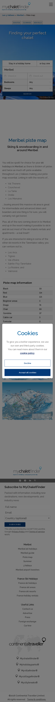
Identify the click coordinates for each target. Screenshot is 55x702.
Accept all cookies (27, 372)
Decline (27, 363)
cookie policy (27, 353)
